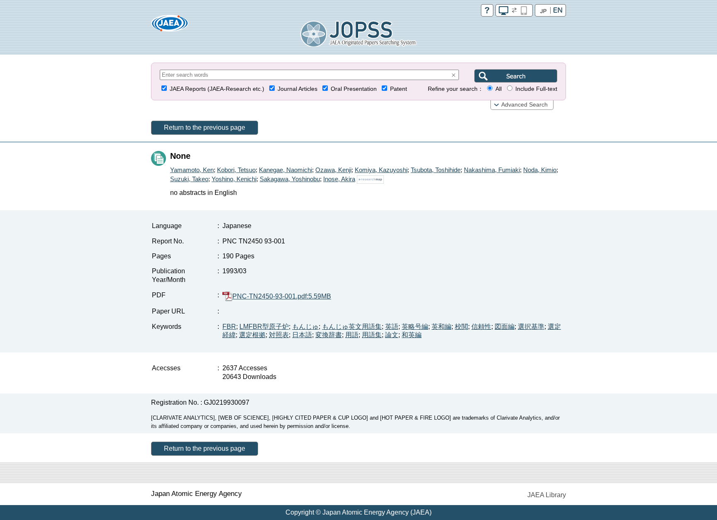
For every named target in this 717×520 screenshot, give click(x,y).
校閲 (461, 326)
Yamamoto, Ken (192, 169)
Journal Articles (297, 89)
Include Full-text (536, 89)
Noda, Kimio (539, 169)
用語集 (372, 334)
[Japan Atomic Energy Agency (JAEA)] (169, 25)
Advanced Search (524, 105)
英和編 (441, 326)
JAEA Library (546, 494)
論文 (391, 334)
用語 (351, 334)
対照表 (279, 334)
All (498, 89)
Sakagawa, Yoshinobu (290, 178)
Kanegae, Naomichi (285, 169)
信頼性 (481, 326)
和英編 (412, 334)
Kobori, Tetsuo (236, 169)
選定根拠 (252, 334)
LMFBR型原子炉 (264, 326)
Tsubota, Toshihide (436, 169)
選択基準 (531, 326)
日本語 (302, 334)
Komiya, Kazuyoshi (381, 169)
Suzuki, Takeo (189, 178)
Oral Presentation (354, 89)
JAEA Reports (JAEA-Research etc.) (217, 89)
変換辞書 (328, 334)
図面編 (505, 326)
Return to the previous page (204, 127)
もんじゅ (305, 326)
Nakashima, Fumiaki (492, 169)
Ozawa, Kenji (333, 169)
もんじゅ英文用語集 (352, 326)
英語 (391, 326)
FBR (229, 326)
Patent (398, 89)
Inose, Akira (339, 178)
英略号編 (415, 326)
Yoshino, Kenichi (234, 178)
